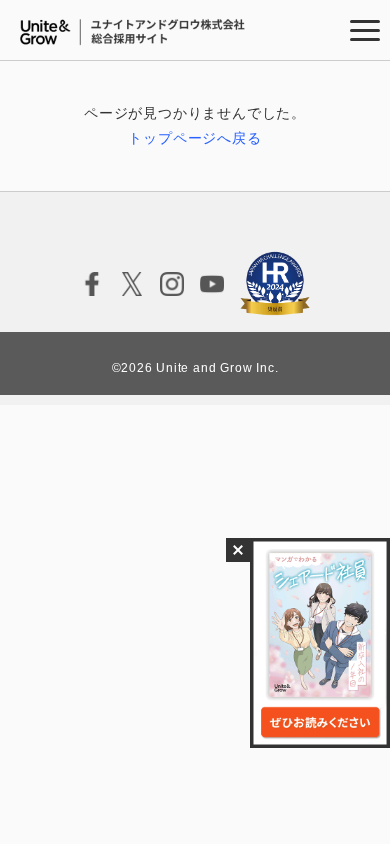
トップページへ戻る (194, 138)
